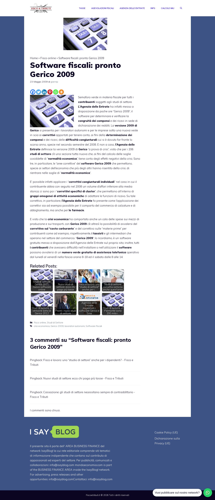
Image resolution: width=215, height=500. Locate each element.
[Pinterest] (50, 92)
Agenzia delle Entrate (132, 8)
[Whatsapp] (55, 92)
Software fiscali (94, 326)
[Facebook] (32, 92)
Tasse (82, 8)
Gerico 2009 (57, 326)
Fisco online (48, 58)
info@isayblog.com (100, 479)
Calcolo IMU (167, 8)
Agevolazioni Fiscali (102, 8)
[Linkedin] (44, 92)
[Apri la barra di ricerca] (181, 8)
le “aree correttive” (64, 163)
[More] (61, 92)
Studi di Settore (55, 322)
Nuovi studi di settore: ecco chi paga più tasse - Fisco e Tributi (83, 378)
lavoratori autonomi (75, 326)
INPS (153, 8)
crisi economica (42, 326)
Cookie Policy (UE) (166, 432)
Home (34, 58)
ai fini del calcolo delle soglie (112, 154)
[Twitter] (38, 92)
